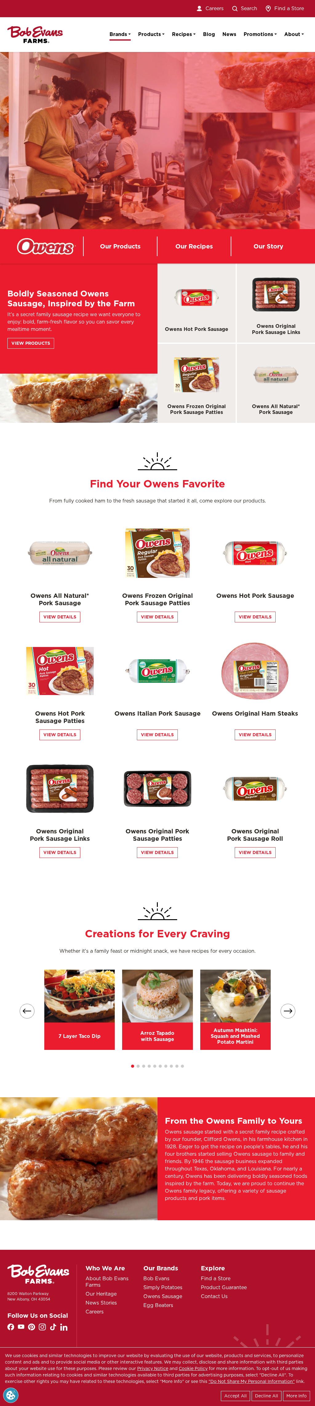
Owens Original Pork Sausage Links (276, 329)
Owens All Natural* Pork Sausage (276, 409)
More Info (296, 1395)
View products (30, 343)
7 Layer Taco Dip (79, 1036)
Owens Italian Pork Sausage (157, 713)
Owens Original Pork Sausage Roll (255, 835)
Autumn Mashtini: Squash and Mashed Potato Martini (235, 1036)
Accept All (235, 1395)
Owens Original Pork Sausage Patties (157, 835)
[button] (132, 1066)
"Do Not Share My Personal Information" (252, 1381)
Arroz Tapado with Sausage (157, 1036)
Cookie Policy (193, 1368)
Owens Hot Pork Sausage (196, 329)
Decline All (266, 1395)
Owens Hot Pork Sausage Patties (60, 717)
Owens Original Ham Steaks (255, 713)
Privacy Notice (152, 1368)
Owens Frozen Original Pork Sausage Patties (196, 409)
